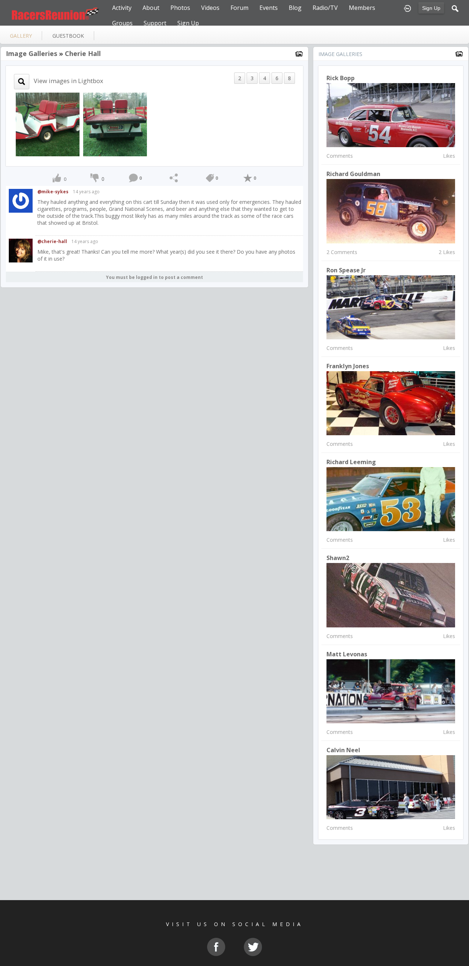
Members (362, 8)
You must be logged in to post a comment (154, 277)
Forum (239, 8)
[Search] (455, 7)
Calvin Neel (343, 750)
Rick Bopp (340, 78)
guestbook (68, 35)
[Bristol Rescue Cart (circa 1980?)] (48, 123)
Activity (122, 8)
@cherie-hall (52, 241)
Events (268, 8)
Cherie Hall (83, 53)
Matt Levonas (346, 654)
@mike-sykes (53, 192)
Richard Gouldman (353, 174)
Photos (180, 8)
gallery (21, 35)
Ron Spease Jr (346, 270)
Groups (122, 23)
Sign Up (431, 8)
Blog (295, 8)
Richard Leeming (351, 462)
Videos (210, 8)
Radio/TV (325, 8)
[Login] (407, 7)
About (151, 8)
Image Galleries (31, 53)
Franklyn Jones (347, 366)
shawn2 (337, 558)
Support (155, 23)
